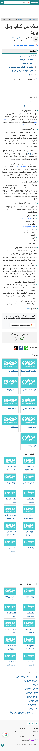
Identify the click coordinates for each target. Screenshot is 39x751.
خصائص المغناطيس (31, 688)
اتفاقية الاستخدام (33, 732)
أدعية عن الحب (33, 708)
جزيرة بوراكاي (33, 700)
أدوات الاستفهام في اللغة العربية (26, 676)
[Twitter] (32, 723)
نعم (22, 339)
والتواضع (30, 153)
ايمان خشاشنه (16, 38)
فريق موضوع (21, 736)
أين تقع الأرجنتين (32, 696)
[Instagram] (28, 723)
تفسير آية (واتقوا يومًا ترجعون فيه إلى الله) (23, 712)
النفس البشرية (22, 166)
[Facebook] (36, 723)
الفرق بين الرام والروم (31, 680)
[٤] (8, 253)
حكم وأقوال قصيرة (32, 692)
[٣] (32, 198)
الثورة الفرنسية (33, 704)
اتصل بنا (35, 728)
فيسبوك (21, 348)
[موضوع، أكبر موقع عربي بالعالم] (34, 3)
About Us (35, 736)
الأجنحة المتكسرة (26, 218)
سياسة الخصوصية (20, 732)
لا (16, 339)
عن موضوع (22, 728)
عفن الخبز (35, 684)
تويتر (16, 348)
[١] (23, 124)
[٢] (25, 146)
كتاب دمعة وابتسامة (28, 226)
